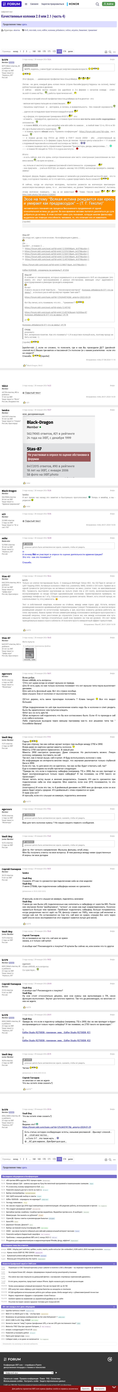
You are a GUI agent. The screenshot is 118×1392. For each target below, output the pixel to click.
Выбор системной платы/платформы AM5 (23, 1228)
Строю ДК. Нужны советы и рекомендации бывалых (27, 1218)
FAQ (48, 1378)
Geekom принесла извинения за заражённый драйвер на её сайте (35, 1299)
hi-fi (26, 30)
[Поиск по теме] (110, 52)
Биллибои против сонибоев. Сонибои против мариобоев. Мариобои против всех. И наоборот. (44, 1212)
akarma (17, 30)
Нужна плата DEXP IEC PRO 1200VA (20, 1253)
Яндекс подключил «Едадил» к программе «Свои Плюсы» (32, 1296)
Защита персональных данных (52, 1381)
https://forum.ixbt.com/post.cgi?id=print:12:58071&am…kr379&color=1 (54, 265)
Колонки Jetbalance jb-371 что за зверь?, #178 (46, 315)
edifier (44, 30)
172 (54, 51)
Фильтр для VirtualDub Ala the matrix (22, 1259)
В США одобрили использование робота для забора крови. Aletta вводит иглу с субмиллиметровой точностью (53, 1292)
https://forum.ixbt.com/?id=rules (94, 131)
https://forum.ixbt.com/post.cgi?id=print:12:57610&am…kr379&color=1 (57, 251)
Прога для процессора (15, 1336)
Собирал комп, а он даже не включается (22, 1339)
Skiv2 (40, 366)
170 (44, 51)
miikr (28, 483)
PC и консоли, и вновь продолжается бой (23, 1187)
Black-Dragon (32, 366)
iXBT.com (8, 1385)
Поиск (42, 1378)
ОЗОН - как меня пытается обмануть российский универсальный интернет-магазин (40, 1231)
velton (68, 30)
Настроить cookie (31, 1381)
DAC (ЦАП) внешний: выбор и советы (21, 1196)
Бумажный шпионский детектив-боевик (23, 1256)
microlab (32, 30)
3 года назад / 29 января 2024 (36, 673)
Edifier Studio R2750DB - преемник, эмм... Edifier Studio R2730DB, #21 (56, 1032)
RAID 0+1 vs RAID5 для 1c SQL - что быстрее (23, 1314)
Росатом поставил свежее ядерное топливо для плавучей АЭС (34, 1302)
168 (34, 51)
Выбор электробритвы (15, 1193)
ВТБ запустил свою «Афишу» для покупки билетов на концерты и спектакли (39, 1289)
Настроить (99, 1389)
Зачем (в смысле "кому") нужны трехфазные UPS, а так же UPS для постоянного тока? (41, 1323)
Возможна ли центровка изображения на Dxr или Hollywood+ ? (31, 1317)
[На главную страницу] (11, 4)
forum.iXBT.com (58, 1385)
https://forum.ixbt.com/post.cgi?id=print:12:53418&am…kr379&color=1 (57, 256)
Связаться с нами (11, 1378)
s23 (27, 403)
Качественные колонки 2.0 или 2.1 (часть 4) (33, 16)
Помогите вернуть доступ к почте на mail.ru (24, 1190)
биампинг (83, 30)
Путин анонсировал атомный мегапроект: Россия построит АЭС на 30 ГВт (38, 1286)
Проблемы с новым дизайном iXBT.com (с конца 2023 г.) (28, 1237)
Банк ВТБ (9, 1222)
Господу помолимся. (14, 1203)
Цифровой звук (7, 11)
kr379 (28, 630)
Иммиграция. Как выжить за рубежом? (22, 1215)
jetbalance (60, 30)
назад (15, 51)
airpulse (75, 30)
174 (64, 51)
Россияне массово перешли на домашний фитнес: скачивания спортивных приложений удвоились (49, 1277)
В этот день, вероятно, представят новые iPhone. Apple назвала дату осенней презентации (45, 1281)
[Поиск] (97, 4)
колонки (51, 30)
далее (70, 51)
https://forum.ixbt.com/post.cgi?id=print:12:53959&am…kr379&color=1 (57, 248)
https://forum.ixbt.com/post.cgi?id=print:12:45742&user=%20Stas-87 (56, 312)
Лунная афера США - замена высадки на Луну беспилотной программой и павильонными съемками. (47, 1184)
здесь (24, 24)
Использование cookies (13, 1381)
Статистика (55, 1378)
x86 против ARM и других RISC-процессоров (24, 1180)
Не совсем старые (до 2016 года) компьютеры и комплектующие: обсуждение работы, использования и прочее (51, 1206)
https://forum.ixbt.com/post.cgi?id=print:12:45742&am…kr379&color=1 (57, 259)
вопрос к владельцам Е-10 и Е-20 (19, 1330)
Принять (86, 1389)
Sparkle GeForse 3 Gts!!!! (15, 1311)
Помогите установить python (17, 1333)
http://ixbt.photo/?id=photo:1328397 (39, 194)
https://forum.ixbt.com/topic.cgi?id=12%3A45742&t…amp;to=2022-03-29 (58, 297)
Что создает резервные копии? (19, 1209)
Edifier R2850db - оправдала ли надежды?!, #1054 (45, 270)
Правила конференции (29, 1378)
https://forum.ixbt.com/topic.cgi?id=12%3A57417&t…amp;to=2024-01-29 (56, 1127)
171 (49, 51)
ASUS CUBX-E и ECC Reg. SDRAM (18, 1320)
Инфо (112, 59)
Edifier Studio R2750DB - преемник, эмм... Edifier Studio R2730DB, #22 (56, 1040)
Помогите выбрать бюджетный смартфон (23, 1234)
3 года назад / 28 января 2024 (36, 59)
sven (39, 30)
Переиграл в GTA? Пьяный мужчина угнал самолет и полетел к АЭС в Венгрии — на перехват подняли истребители (55, 1268)
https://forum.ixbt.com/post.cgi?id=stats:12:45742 (48, 307)
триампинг (92, 30)
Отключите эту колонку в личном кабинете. (20, 1344)
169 (39, 51)
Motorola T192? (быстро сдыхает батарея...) (23, 1327)
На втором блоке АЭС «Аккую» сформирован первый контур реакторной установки (42, 1272)
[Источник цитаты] (24, 65)
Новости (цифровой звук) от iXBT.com (19, 1264)
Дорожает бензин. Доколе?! (17, 1225)
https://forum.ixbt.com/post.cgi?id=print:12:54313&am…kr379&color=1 (57, 254)
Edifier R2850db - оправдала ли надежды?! (23, 1199)
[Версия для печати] (106, 52)
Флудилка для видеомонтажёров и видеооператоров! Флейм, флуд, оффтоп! (38, 1241)
